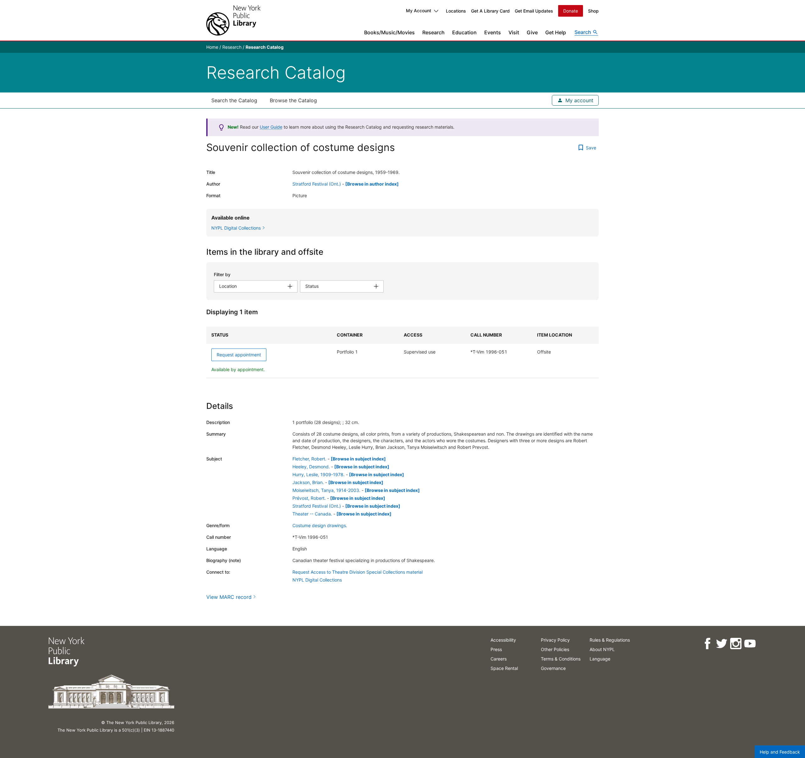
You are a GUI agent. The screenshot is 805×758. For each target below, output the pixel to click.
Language (600, 658)
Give (532, 32)
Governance (553, 668)
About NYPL (602, 649)
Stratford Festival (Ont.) (316, 184)
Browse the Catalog (293, 100)
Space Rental (504, 668)
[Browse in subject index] (358, 458)
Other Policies (555, 649)
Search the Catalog (234, 100)
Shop (593, 11)
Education (464, 32)
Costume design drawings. (319, 525)
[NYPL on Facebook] (707, 644)
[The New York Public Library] (233, 20)
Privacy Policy (555, 640)
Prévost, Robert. (309, 498)
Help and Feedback (780, 752)
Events (492, 32)
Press (496, 649)
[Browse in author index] (372, 184)
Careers (499, 658)
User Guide (271, 127)
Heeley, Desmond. (311, 466)
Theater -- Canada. (312, 513)
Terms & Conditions (560, 658)
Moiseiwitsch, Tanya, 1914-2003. (326, 490)
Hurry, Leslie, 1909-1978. (318, 474)
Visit (513, 32)
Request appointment (239, 354)
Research (433, 32)
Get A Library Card (490, 11)
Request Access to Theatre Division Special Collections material (357, 572)
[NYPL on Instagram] (736, 644)
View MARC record (229, 597)
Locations (456, 11)
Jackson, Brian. (308, 482)
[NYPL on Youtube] (750, 644)
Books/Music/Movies (389, 32)
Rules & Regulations (610, 640)
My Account (418, 10)
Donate (570, 11)
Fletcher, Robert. (309, 458)
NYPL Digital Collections (317, 579)
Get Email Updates (534, 11)
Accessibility (503, 640)
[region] (402, 352)
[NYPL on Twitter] (721, 644)
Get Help (555, 32)
